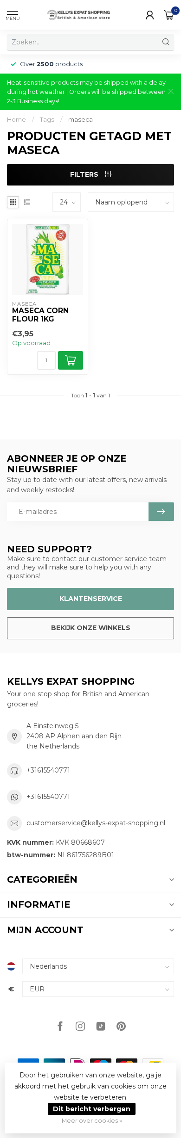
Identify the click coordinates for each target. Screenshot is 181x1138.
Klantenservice (90, 598)
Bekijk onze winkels (90, 628)
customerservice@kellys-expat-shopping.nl (95, 823)
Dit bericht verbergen (91, 1109)
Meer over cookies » (92, 1120)
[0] (169, 15)
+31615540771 (48, 770)
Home (16, 119)
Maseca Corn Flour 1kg (40, 315)
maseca (80, 119)
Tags (47, 119)
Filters (85, 174)
